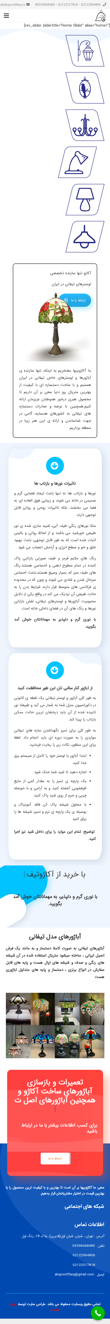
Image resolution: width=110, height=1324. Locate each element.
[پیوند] (55, 50)
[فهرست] (6, 15)
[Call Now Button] (98, 1313)
